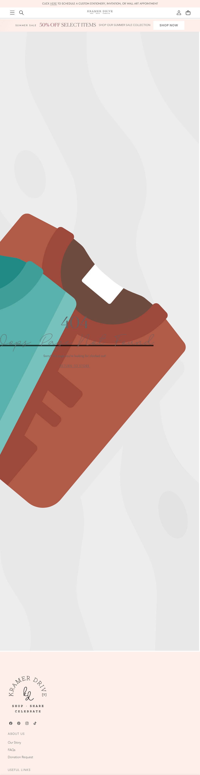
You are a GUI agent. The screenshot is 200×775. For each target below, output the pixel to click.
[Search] (21, 12)
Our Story (14, 742)
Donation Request (20, 757)
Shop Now (169, 25)
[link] (75, 366)
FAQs (11, 750)
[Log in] (178, 12)
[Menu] (12, 12)
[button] (188, 12)
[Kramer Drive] (100, 12)
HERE (53, 4)
